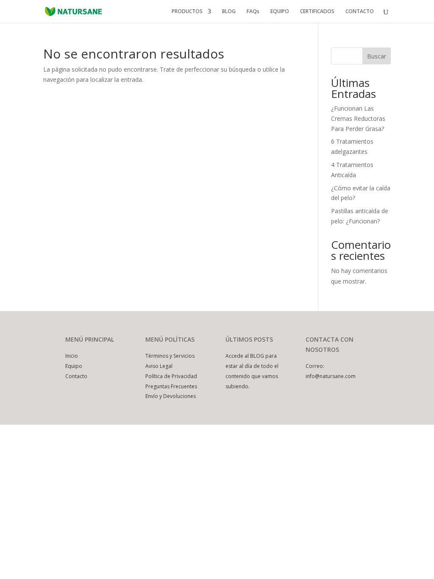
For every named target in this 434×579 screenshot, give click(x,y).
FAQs (253, 11)
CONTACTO (359, 11)
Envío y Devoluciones (170, 396)
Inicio (71, 355)
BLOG (229, 11)
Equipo (73, 366)
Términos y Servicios (170, 355)
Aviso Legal (158, 366)
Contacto (76, 376)
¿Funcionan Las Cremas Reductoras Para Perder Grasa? (358, 118)
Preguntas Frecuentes (171, 386)
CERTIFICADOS (317, 11)
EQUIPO (279, 11)
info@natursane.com (331, 376)
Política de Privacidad (171, 376)
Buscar (376, 56)
